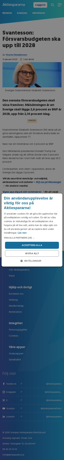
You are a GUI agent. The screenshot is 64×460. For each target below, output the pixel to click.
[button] (32, 237)
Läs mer (22, 232)
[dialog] (32, 230)
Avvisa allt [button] (32, 253)
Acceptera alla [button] (32, 245)
